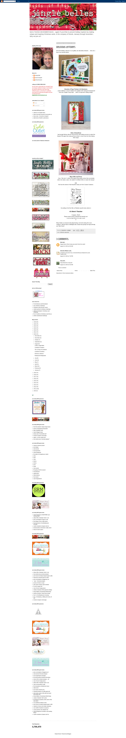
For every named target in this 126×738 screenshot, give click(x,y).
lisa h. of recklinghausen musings (41, 595)
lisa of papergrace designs (39, 675)
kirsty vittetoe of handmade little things (42, 591)
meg (61, 260)
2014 (35, 382)
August (36, 343)
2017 (35, 376)
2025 (35, 324)
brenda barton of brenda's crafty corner (42, 527)
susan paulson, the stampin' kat (40, 709)
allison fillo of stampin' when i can (41, 517)
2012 (35, 386)
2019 (35, 372)
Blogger (69, 733)
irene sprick (36, 468)
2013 (35, 384)
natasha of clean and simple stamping (42, 706)
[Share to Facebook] (81, 230)
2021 (35, 332)
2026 (35, 322)
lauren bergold (38, 77)
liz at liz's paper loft (37, 586)
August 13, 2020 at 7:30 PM (66, 256)
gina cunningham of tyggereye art (41, 579)
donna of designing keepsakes (40, 428)
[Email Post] (74, 230)
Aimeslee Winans (64, 250)
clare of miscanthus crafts (39, 684)
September (37, 341)
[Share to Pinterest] (83, 230)
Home (76, 270)
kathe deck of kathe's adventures (41, 118)
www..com (38, 290)
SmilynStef (37, 75)
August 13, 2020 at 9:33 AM (66, 246)
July (36, 358)
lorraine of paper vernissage (40, 435)
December (37, 335)
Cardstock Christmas (39, 351)
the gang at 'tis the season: (39, 470)
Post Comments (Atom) (68, 273)
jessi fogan (35, 447)
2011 (35, 388)
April (36, 364)
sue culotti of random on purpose (41, 707)
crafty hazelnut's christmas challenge (41, 309)
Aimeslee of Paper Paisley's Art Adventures (75, 89)
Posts (35, 103)
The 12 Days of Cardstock (41, 349)
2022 (35, 330)
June (36, 360)
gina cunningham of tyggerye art (40, 672)
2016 (35, 378)
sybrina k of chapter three (39, 112)
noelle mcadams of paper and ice (41, 526)
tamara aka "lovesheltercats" (40, 433)
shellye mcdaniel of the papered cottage (42, 589)
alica (34, 456)
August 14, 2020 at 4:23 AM (66, 264)
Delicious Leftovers (39, 353)
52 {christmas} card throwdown (40, 304)
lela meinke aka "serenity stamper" (41, 439)
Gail (61, 242)
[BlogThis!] (78, 230)
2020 (35, 334)
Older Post (92, 270)
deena (34, 461)
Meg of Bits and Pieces (76, 176)
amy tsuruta (36, 449)
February (37, 368)
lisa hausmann (36, 450)
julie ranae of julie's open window (41, 584)
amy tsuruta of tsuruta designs (40, 673)
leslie (34, 466)
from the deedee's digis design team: (41, 426)
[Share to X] (80, 230)
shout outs (66, 232)
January (37, 370)
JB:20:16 (62, 232)
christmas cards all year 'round (40, 307)
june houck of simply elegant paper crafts (42, 575)
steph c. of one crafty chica (39, 437)
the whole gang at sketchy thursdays (41, 677)
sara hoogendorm (37, 478)
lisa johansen (36, 471)
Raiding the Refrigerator (40, 355)
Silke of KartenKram (76, 133)
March (36, 366)
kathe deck (35, 687)
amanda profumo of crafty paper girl (41, 691)
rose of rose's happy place (39, 588)
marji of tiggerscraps (38, 432)
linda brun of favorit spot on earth (41, 577)
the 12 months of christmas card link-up (42, 314)
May (36, 362)
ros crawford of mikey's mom (40, 702)
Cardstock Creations (39, 347)
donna (34, 463)
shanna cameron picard (38, 445)
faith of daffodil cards (38, 430)
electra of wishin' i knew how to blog (41, 593)
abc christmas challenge (39, 305)
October (37, 339)
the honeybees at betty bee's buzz (41, 686)
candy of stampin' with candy (40, 698)
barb (34, 457)
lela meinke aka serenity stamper (41, 574)
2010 (35, 390)
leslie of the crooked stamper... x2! (41, 679)
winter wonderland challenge (40, 315)
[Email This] (76, 230)
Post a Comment (62, 267)
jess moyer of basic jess (38, 689)
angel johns (36, 473)
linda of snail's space (38, 529)
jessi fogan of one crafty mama (40, 521)
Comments (36, 105)
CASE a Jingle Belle (39, 345)
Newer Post (59, 270)
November (37, 337)
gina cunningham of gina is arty (40, 519)
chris (34, 459)
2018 (35, 374)
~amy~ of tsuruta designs (39, 581)
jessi (34, 464)
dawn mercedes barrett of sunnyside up (42, 114)
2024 (35, 326)
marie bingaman (37, 452)
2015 (35, 380)
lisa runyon (36, 477)
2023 (35, 328)
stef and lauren (38, 80)
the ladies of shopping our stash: (41, 454)
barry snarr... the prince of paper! (40, 116)
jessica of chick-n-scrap (38, 582)
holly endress (36, 475)
